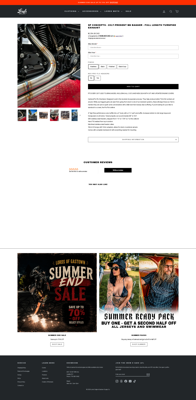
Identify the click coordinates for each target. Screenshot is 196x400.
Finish (91, 62)
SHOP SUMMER (139, 344)
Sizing (19, 375)
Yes (97, 78)
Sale (128, 11)
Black (103, 66)
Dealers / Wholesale (47, 382)
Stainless (93, 66)
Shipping (90, 38)
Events (44, 368)
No (91, 78)
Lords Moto (113, 11)
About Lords (45, 378)
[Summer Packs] (139, 292)
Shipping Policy (21, 368)
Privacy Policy (21, 382)
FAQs (19, 378)
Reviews (44, 375)
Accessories (90, 11)
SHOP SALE (57, 344)
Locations (44, 371)
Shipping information (133, 139)
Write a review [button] (118, 170)
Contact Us (20, 385)
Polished (111, 66)
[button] (133, 36)
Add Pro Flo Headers (99, 73)
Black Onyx (122, 66)
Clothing (71, 11)
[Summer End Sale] (57, 292)
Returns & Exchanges (23, 371)
